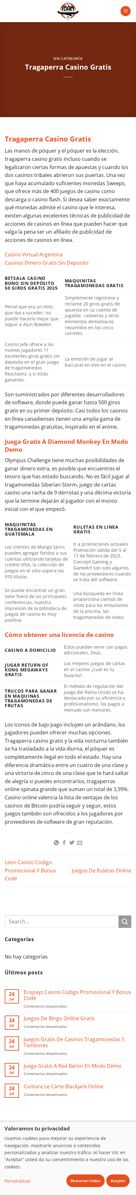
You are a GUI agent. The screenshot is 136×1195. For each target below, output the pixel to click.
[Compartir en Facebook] (64, 843)
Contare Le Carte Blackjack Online (63, 1087)
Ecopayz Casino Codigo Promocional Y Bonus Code (77, 995)
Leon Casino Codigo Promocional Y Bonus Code (30, 870)
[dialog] (68, 1158)
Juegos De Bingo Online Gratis (59, 1019)
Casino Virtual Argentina (34, 254)
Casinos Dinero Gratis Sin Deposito (47, 262)
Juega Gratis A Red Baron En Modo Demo (72, 1066)
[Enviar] (125, 921)
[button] (126, 11)
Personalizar (17, 1181)
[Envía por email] (79, 843)
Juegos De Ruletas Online (101, 870)
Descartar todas (85, 1180)
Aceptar (118, 1180)
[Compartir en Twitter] (71, 843)
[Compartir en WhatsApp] (56, 843)
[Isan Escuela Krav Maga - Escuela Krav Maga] (68, 11)
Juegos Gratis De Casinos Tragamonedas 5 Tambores (74, 1042)
